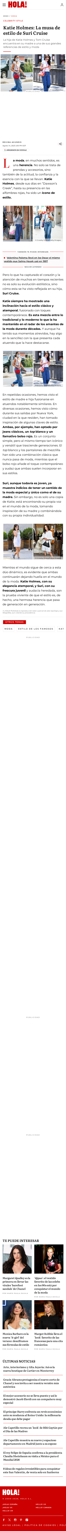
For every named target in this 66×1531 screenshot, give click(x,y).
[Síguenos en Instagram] (15, 1520)
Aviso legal (12, 1525)
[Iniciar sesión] (62, 4)
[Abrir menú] (4, 5)
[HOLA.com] (33, 1492)
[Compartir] (60, 144)
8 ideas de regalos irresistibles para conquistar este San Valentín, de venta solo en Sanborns (31, 1470)
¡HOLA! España (10, 1504)
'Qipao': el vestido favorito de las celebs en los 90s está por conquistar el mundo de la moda (47, 1285)
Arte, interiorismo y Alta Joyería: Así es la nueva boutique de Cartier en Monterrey (29, 1368)
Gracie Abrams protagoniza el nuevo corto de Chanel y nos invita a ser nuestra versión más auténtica (31, 1383)
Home (6, 16)
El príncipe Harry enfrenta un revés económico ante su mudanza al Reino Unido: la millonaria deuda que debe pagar (32, 1415)
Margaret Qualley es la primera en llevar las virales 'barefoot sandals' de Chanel (16, 1283)
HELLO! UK (8, 1511)
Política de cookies (40, 1525)
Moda (14, 16)
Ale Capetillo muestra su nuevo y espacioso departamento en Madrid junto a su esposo (30, 1441)
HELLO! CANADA (43, 1507)
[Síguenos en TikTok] (27, 1520)
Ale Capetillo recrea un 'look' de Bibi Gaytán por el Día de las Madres (32, 1429)
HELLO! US (41, 1504)
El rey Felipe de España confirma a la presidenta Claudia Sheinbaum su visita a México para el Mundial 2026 (32, 1456)
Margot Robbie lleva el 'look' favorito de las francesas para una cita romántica (48, 1339)
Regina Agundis (12, 142)
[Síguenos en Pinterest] (21, 1520)
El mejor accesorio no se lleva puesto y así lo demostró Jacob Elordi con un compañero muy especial (32, 1399)
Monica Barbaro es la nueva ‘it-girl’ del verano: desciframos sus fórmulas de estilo (16, 1339)
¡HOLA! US (7, 1507)
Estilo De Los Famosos (35, 629)
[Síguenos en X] (10, 1520)
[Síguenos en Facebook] (4, 1520)
